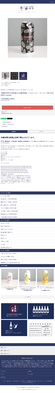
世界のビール (7, 84)
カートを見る (30, 374)
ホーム (2, 82)
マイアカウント (3, 371)
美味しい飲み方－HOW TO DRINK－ (9, 259)
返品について (4, 111)
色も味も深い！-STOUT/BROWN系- (10, 82)
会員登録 (29, 371)
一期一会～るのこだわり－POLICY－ (9, 253)
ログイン (2, 374)
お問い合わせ (3, 377)
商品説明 (14, 131)
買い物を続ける (5, 126)
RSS (29, 382)
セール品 (6, 85)
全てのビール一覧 (7, 83)
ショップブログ (24, 382)
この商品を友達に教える (6, 122)
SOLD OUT (27, 108)
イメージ (41, 131)
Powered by (20, 389)
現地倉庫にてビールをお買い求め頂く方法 (10, 262)
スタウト (18, 82)
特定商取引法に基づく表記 (6, 113)
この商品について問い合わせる (8, 124)
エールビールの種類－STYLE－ (8, 256)
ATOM (32, 382)
